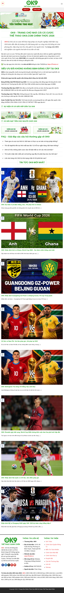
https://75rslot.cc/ (52, 64)
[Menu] (62, 4)
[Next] (60, 20)
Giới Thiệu (49, 541)
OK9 (6, 42)
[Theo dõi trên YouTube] (14, 565)
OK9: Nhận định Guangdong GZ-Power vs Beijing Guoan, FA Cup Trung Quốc (26, 295)
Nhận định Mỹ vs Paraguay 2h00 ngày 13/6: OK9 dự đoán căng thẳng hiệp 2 (26, 523)
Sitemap (48, 567)
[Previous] (3, 20)
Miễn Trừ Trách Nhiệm (52, 549)
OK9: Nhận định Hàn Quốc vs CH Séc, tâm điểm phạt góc (20, 478)
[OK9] (32, 4)
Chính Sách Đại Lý (51, 555)
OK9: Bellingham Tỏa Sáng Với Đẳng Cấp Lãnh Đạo (18, 386)
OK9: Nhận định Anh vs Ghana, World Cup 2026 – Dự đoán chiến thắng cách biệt (27, 250)
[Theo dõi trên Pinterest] (11, 565)
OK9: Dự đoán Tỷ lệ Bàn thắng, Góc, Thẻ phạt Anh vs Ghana (21, 204)
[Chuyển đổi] (2, 141)
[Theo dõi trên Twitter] (5, 565)
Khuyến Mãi (49, 558)
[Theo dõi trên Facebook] (2, 565)
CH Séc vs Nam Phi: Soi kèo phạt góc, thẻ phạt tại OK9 (19, 341)
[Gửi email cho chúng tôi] (8, 565)
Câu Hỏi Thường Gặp (52, 561)
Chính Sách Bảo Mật (52, 552)
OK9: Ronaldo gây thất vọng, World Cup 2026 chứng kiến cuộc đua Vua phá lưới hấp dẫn (30, 432)
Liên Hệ (48, 564)
